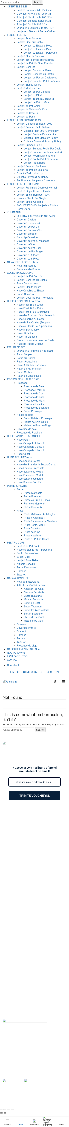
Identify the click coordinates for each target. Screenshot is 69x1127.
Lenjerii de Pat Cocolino (30, 276)
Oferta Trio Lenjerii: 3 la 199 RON (35, 27)
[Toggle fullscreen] (8, 1109)
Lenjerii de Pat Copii (28, 546)
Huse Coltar (23, 453)
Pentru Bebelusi (28, 553)
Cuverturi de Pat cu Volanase (33, 240)
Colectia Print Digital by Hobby (41, 138)
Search (37, 2)
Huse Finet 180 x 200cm (30, 304)
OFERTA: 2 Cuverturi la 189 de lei (36, 216)
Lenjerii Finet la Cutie (31, 56)
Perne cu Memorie (34, 503)
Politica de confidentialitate (24, 986)
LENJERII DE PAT (17, 35)
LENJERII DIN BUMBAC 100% (24, 120)
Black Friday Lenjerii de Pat (25, 867)
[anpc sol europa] (34, 1080)
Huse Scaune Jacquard (30, 478)
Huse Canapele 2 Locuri (30, 443)
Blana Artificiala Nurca (31, 365)
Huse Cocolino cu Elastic (30, 290)
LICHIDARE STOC (17, 656)
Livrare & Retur (18, 976)
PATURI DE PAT (16, 347)
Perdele (21, 638)
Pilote (20, 510)
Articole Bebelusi (26, 564)
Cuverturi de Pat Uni (28, 226)
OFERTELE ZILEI (17, 6)
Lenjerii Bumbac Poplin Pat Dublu (42, 148)
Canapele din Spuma (28, 269)
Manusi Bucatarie (33, 599)
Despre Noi (16, 966)
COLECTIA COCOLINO (20, 272)
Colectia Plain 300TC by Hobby (41, 130)
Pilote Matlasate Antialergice (40, 514)
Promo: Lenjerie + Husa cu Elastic (36, 340)
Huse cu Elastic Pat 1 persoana (34, 326)
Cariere (14, 997)
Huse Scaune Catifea (29, 461)
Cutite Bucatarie (33, 595)
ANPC (13, 1012)
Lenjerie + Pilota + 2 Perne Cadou (36, 31)
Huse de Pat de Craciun (30, 343)
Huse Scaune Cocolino (29, 482)
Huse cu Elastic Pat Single (31, 198)
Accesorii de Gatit (34, 588)
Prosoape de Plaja (29, 432)
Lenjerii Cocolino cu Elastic (39, 74)
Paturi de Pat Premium (29, 368)
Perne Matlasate (33, 493)
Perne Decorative (33, 507)
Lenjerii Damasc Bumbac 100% (34, 123)
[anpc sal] (13, 1080)
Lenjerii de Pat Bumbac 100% (26, 821)
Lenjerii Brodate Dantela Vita (40, 134)
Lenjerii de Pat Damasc (37, 91)
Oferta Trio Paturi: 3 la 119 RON (35, 351)
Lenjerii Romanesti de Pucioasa (34, 10)
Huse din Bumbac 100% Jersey (36, 315)
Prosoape (22, 382)
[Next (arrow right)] (5, 1113)
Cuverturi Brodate (27, 233)
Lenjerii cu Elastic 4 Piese (38, 49)
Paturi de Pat (17, 879)
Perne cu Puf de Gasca (37, 500)
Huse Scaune (17, 923)
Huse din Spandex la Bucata (36, 464)
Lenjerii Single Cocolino (30, 201)
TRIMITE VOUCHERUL (34, 795)
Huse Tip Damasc (27, 336)
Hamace (21, 571)
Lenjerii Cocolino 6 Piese (37, 70)
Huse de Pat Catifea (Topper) (33, 322)
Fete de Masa (17, 928)
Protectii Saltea (25, 333)
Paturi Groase (27, 361)
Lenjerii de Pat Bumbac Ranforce (28, 826)
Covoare (21, 624)
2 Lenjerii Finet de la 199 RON (34, 13)
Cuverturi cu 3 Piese (28, 255)
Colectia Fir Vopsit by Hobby (32, 177)
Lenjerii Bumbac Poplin (29, 145)
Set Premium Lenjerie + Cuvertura (36, 180)
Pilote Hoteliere (32, 535)
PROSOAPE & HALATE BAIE (23, 379)
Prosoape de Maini (34, 400)
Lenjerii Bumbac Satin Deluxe (33, 127)
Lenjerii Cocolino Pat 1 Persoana (42, 81)
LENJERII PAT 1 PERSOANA (23, 184)
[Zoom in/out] (12, 1109)
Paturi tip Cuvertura (28, 237)
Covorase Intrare (26, 627)
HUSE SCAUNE (19, 457)
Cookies (14, 1002)
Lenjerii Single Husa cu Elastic (33, 191)
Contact (14, 1007)
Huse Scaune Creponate (30, 468)
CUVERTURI (14, 212)
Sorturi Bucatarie (33, 613)
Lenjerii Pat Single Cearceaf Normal (37, 187)
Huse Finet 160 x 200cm (30, 308)
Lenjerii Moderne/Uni (28, 88)
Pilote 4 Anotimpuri (34, 517)
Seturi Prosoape (33, 411)
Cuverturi (15, 890)
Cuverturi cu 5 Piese (28, 258)
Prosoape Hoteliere (34, 404)
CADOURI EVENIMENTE (23, 649)
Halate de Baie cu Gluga (37, 425)
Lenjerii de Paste (26, 116)
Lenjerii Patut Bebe (34, 162)
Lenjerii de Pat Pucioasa (23, 841)
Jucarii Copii (23, 556)
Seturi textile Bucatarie (36, 610)
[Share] (5, 1109)
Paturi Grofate (25, 372)
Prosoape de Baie (34, 386)
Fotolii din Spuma (26, 265)
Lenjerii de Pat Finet (21, 831)
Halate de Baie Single (36, 422)
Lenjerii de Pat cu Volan (37, 102)
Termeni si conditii (20, 992)
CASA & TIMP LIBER (18, 578)
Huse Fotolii (23, 439)
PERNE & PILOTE (17, 485)
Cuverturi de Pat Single (30, 251)
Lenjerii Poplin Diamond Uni (39, 155)
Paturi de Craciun (29, 375)
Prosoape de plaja (27, 645)
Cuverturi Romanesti (28, 223)
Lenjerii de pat (43, 1097)
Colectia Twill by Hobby (30, 173)
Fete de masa (28, 581)
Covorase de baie (27, 429)
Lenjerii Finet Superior (29, 38)
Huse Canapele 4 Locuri (30, 450)
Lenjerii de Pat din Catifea (40, 77)
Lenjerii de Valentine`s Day (32, 109)
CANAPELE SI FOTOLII (22, 262)
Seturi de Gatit (32, 603)
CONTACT (13, 659)
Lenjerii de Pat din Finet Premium (35, 63)
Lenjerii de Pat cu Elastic (23, 846)
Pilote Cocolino (27, 283)
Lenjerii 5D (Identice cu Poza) (35, 59)
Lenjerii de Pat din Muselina (32, 169)
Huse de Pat (17, 884)
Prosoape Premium (34, 390)
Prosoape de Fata (34, 397)
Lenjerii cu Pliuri (33, 95)
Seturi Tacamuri (33, 606)
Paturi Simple (24, 354)
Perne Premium (32, 496)
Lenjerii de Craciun (27, 113)
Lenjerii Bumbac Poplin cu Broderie (43, 152)
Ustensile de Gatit (34, 617)
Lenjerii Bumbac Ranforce (31, 166)
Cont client (13, 665)
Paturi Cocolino (25, 294)
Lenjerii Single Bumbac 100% (33, 194)
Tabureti (21, 574)
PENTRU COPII (16, 542)
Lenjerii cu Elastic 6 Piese (38, 45)
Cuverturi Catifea (26, 219)
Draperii (21, 631)
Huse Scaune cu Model (30, 475)
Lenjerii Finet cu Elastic (30, 42)
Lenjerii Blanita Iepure (29, 84)
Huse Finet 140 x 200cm (33, 311)
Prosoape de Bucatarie (37, 407)
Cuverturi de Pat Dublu (29, 248)
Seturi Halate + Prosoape (38, 418)
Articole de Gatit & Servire (31, 585)
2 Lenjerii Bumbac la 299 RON (34, 20)
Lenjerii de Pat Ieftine (29, 106)
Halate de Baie (25, 414)
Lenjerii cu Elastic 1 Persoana (40, 52)
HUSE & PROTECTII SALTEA (23, 301)
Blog (12, 971)
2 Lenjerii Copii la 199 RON (32, 24)
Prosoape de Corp (34, 393)
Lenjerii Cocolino (26, 67)
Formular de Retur (20, 981)
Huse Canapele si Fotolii (23, 933)
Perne (20, 489)
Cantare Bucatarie (34, 592)
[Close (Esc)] (1, 1109)
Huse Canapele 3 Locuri (30, 446)
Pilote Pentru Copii (34, 524)
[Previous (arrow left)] (1, 1113)
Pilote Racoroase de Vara (40, 521)
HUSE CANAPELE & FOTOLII (23, 436)
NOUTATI (16, 652)
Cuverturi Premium (29, 230)
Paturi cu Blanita (26, 358)
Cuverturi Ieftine (26, 244)
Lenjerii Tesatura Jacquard (39, 98)
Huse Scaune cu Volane (30, 471)
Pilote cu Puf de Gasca (36, 539)
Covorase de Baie (20, 943)
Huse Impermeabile (28, 329)
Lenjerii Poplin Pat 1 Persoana (41, 159)
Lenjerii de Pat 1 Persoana (24, 852)
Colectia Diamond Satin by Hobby (42, 141)
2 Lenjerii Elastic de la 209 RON (34, 17)
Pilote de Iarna (32, 532)
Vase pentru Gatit (33, 620)
